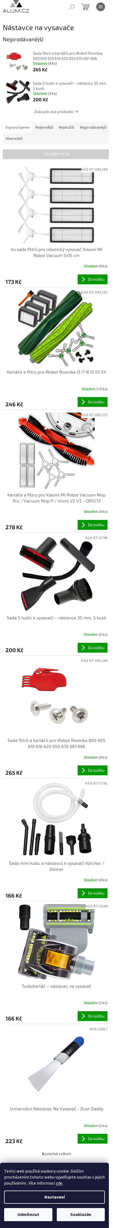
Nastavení (54, 1197)
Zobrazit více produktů (53, 111)
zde (59, 1183)
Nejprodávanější (93, 127)
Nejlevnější (44, 127)
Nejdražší (66, 127)
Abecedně (13, 138)
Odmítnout (28, 1215)
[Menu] (100, 6)
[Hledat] (71, 6)
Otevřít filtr (56, 154)
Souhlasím (80, 1215)
